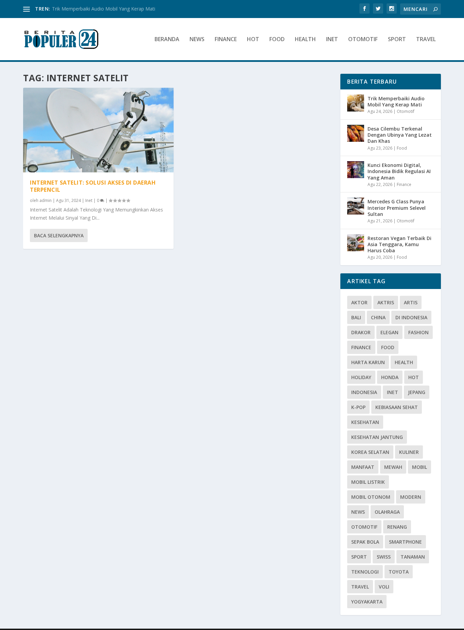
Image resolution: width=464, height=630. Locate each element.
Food (277, 39)
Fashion (418, 332)
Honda (389, 377)
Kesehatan (365, 422)
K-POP (358, 407)
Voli (384, 586)
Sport (397, 39)
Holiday (361, 377)
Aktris (385, 302)
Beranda (167, 39)
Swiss (384, 557)
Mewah (393, 467)
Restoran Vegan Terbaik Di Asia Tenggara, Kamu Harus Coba (399, 244)
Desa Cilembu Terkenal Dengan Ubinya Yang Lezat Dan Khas (400, 134)
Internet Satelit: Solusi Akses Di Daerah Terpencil (93, 186)
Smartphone (405, 542)
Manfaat (362, 467)
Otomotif (363, 39)
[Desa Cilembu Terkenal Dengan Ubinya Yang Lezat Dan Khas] (355, 133)
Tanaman (412, 557)
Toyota (399, 571)
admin (45, 200)
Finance (226, 39)
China (378, 317)
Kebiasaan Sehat (396, 407)
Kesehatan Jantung (377, 437)
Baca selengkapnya (59, 235)
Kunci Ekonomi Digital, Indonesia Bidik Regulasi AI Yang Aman (399, 171)
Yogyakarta (366, 601)
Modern (410, 497)
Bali (356, 317)
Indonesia (364, 392)
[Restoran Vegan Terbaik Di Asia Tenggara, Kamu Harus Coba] (355, 242)
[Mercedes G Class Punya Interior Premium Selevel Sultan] (355, 206)
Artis (410, 302)
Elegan (389, 332)
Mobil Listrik (368, 482)
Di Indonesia (411, 317)
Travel (426, 39)
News (197, 39)
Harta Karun (368, 362)
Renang (397, 527)
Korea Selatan (370, 452)
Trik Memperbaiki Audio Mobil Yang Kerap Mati (103, 8)
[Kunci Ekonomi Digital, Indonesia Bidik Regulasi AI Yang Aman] (355, 169)
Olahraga (387, 512)
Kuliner (409, 452)
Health (305, 39)
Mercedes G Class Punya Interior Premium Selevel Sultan (397, 207)
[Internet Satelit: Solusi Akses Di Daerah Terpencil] (98, 130)
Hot (253, 39)
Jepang (416, 392)
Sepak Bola (365, 542)
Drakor (361, 332)
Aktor (359, 302)
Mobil (419, 467)
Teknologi (365, 571)
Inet (332, 39)
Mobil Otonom (370, 497)
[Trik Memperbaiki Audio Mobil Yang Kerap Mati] (355, 103)
